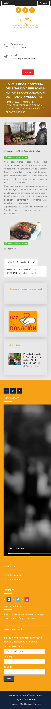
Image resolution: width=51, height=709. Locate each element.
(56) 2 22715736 (18, 48)
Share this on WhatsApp (17, 157)
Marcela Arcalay (32, 151)
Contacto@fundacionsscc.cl (24, 58)
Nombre (8, 656)
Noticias (12, 249)
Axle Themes (34, 704)
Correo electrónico (14, 646)
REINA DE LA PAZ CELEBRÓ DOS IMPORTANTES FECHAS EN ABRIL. (22, 271)
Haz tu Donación (13, 575)
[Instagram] (19, 391)
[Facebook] (6, 391)
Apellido (8, 667)
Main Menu (8, 3)
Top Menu (43, 3)
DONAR (28, 72)
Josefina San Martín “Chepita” (21, 262)
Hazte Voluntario (13, 579)
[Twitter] (13, 391)
